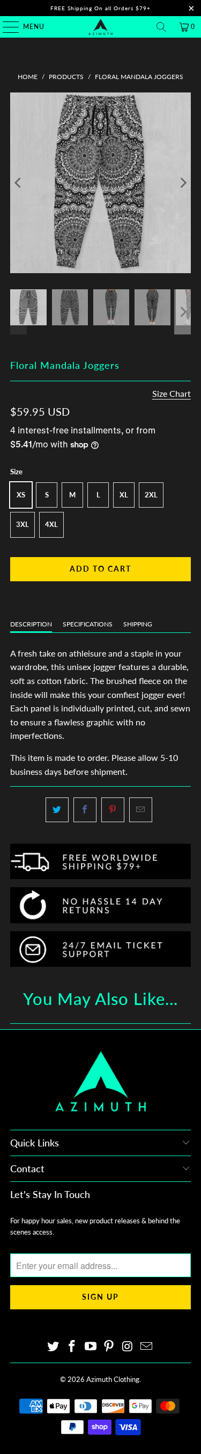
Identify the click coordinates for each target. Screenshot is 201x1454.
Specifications (88, 624)
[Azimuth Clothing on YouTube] (91, 1347)
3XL (22, 524)
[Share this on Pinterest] (112, 809)
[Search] (161, 27)
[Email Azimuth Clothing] (146, 1347)
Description (31, 624)
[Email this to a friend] (140, 809)
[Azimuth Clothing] (100, 27)
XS (21, 494)
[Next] (182, 182)
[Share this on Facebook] (84, 809)
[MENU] (5, 27)
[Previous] (18, 182)
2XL (151, 494)
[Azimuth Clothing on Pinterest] (109, 1347)
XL (124, 494)
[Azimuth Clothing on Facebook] (72, 1347)
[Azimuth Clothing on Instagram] (128, 1347)
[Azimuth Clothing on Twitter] (54, 1347)
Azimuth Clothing (112, 1379)
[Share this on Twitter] (57, 809)
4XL (51, 524)
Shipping (137, 624)
